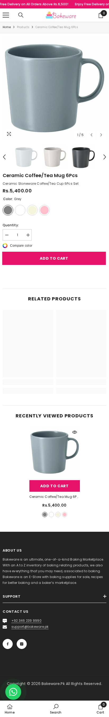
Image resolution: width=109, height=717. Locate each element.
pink (64, 514)
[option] (54, 88)
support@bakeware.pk (30, 626)
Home (7, 27)
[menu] (6, 15)
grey (44, 514)
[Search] (21, 15)
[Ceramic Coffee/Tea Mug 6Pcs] (54, 452)
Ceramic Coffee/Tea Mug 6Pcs (54, 496)
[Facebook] (8, 644)
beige (58, 514)
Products (23, 27)
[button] (91, 134)
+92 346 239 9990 (26, 620)
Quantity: (11, 225)
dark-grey (51, 514)
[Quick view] (75, 432)
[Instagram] (22, 644)
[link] (28, 382)
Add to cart (54, 258)
